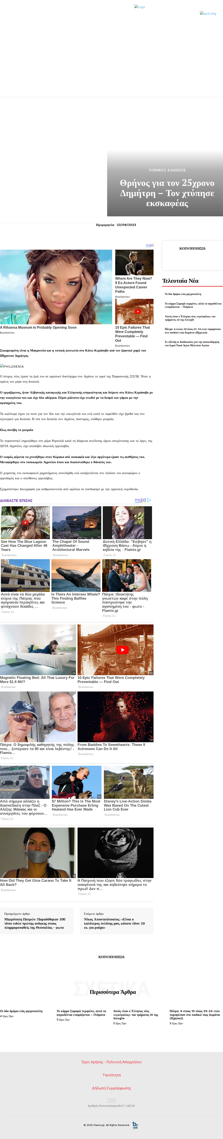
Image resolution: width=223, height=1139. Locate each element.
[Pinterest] (192, 258)
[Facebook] (172, 258)
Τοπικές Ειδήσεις (167, 170)
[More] (212, 258)
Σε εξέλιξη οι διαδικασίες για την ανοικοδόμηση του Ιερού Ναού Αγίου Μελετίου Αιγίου (192, 343)
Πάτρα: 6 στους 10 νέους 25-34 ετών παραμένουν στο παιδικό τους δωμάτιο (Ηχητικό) (193, 330)
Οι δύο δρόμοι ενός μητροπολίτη (183, 294)
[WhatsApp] (202, 258)
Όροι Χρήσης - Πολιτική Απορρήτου (111, 1062)
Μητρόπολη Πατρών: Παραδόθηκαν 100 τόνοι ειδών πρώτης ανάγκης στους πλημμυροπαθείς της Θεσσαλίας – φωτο (34, 923)
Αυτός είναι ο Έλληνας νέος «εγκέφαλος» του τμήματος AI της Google (190, 318)
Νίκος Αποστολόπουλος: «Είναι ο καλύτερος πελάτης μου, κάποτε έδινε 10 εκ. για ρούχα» (114, 923)
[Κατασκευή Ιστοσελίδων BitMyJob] (135, 1125)
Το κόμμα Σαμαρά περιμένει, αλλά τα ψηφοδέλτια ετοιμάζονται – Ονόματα (81, 1012)
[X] (182, 258)
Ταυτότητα (112, 1075)
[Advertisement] (111, 54)
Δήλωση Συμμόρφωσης (111, 1088)
